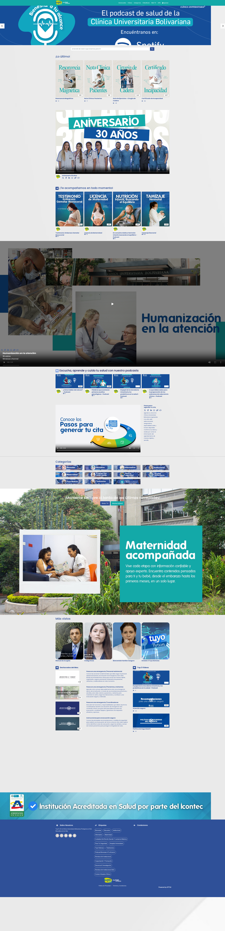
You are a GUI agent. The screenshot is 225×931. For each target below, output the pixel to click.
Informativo (98, 834)
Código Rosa (89, 661)
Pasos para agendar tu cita (150, 406)
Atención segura (139, 708)
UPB (159, 3)
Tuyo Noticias (99, 848)
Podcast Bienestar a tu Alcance (105, 852)
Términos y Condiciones (119, 885)
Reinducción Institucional (103, 856)
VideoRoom (146, 3)
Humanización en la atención (19, 353)
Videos (130, 3)
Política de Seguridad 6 (141, 729)
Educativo (107, 830)
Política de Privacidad (105, 885)
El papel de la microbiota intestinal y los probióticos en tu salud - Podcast (129, 393)
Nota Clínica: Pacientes (93, 98)
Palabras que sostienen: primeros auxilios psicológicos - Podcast (101, 392)
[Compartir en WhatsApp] (72, 177)
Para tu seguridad (101, 843)
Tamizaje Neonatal (149, 233)
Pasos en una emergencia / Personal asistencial (104, 671)
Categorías (137, 3)
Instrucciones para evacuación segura (100, 718)
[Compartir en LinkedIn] (69, 177)
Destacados (122, 3)
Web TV (153, 3)
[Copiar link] (75, 177)
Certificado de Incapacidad (152, 98)
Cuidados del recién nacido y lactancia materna (111, 839)
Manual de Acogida (63, 661)
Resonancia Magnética (64, 98)
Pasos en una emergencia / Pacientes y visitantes (104, 687)
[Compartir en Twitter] (63, 177)
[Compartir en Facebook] (66, 177)
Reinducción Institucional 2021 (104, 870)
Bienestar (98, 830)
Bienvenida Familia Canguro (123, 661)
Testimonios (110, 848)
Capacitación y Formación (103, 861)
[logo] (63, 3)
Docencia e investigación (103, 865)
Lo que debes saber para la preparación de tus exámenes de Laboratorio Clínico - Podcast (158, 393)
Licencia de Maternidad (93, 233)
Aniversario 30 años (69, 176)
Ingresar (166, 3)
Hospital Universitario (116, 843)
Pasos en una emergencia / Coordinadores (102, 702)
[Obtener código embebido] (78, 177)
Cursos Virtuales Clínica (102, 874)
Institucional (116, 830)
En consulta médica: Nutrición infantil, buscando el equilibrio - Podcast (125, 235)
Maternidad (108, 834)
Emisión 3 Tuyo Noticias (150, 661)
